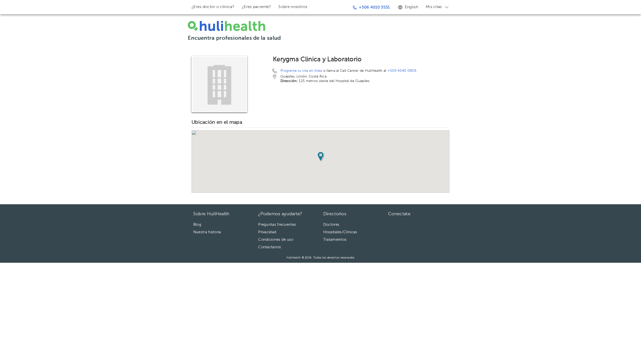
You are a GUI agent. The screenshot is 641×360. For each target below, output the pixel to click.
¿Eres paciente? (256, 7)
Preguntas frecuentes (277, 224)
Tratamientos (335, 240)
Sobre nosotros (292, 7)
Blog (197, 224)
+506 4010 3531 (374, 8)
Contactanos (269, 247)
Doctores (331, 224)
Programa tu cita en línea (301, 70)
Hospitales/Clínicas (340, 232)
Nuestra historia (207, 232)
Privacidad (267, 232)
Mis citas (434, 7)
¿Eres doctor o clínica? (213, 7)
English (411, 7)
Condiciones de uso (275, 240)
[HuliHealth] (226, 26)
